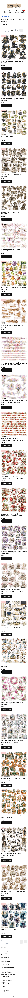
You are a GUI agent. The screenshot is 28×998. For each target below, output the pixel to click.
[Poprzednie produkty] (7, 942)
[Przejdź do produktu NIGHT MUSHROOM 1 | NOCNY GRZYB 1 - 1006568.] (14, 84)
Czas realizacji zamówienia (8, 974)
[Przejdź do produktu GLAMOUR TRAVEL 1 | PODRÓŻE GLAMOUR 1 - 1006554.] (14, 839)
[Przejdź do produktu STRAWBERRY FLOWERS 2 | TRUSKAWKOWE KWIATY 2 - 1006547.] (14, 462)
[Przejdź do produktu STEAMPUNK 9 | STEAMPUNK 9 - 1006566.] (14, 160)
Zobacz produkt (7, 68)
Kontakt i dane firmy (6, 990)
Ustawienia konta (5, 963)
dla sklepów (4, 982)
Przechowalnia (5, 964)
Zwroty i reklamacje (6, 951)
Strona (11, 30)
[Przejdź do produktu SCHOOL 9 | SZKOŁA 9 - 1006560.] (14, 613)
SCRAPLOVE (6, 16)
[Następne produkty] (21, 942)
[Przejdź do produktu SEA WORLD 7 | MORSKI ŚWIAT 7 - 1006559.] (14, 651)
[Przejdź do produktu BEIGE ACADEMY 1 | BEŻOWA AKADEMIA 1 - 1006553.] (14, 877)
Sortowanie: (4, 21)
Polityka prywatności (6, 980)
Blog (2, 954)
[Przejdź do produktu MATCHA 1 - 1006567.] (14, 122)
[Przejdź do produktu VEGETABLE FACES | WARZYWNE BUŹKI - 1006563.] (14, 273)
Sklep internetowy (12, 996)
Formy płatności (5, 971)
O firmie (3, 992)
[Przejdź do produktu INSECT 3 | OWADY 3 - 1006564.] (14, 235)
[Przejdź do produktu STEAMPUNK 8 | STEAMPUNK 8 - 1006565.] (14, 198)
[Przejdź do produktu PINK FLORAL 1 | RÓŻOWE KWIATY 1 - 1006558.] (14, 688)
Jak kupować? (5, 983)
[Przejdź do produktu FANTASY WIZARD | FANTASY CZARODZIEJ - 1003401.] (14, 915)
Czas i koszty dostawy (7, 972)
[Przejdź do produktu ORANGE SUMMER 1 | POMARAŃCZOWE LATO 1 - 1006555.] (14, 802)
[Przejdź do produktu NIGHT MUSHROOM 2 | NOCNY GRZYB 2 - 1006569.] (14, 47)
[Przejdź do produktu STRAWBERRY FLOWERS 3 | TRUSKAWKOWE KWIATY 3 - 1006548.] (14, 424)
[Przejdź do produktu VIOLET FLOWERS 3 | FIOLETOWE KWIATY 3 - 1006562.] (14, 537)
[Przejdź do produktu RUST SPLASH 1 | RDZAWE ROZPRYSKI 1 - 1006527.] (14, 311)
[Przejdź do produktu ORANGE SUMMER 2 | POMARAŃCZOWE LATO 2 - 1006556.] (14, 764)
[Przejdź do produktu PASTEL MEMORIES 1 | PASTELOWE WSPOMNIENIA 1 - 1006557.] (14, 726)
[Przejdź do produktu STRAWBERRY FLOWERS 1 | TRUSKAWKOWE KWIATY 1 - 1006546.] (14, 500)
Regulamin (4, 953)
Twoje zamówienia (5, 961)
